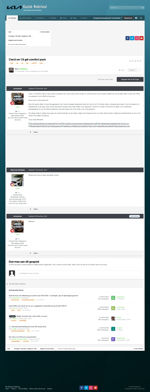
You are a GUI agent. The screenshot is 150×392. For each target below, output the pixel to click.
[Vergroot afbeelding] (45, 123)
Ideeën (53, 18)
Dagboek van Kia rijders (39, 71)
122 (18, 111)
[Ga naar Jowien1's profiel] (113, 329)
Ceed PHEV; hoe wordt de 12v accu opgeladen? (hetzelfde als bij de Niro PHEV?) (38, 306)
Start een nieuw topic (105, 79)
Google (136, 7)
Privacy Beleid (22, 388)
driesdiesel (17, 88)
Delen (122, 70)
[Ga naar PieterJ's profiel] (113, 319)
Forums (13, 18)
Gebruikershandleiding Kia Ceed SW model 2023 (28, 327)
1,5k (18, 193)
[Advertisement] (88, 38)
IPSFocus (17, 387)
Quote (36, 132)
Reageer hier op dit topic (130, 79)
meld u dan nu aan (78, 264)
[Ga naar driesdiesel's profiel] (11, 70)
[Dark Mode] (141, 18)
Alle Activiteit (26, 18)
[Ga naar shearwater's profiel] (113, 298)
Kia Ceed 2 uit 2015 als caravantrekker (22, 337)
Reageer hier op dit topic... (30, 273)
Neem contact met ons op (37, 388)
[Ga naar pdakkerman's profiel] (113, 339)
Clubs (64, 18)
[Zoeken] (143, 7)
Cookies (49, 388)
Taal (6, 388)
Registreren (128, 18)
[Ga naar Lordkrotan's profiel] (113, 308)
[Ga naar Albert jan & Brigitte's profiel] (18, 180)
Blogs (74, 18)
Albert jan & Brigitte (17, 170)
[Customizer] (136, 18)
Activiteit (40, 18)
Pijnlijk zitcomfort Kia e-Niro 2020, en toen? (31, 316)
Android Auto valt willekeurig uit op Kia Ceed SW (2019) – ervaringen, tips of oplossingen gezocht (43, 295)
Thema (13, 388)
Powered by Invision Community (135, 388)
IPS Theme (8, 387)
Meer (85, 18)
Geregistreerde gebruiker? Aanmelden (107, 18)
